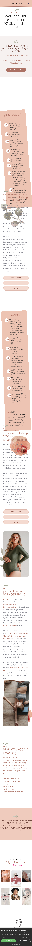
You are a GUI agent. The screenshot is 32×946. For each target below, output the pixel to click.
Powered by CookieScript (16, 944)
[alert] (16, 937)
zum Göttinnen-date (16, 69)
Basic (16, 283)
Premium (16, 288)
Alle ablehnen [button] (23, 940)
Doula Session (16, 277)
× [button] (30, 929)
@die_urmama (16, 859)
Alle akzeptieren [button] (8, 940)
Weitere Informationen (24, 937)
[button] (28, 3)
